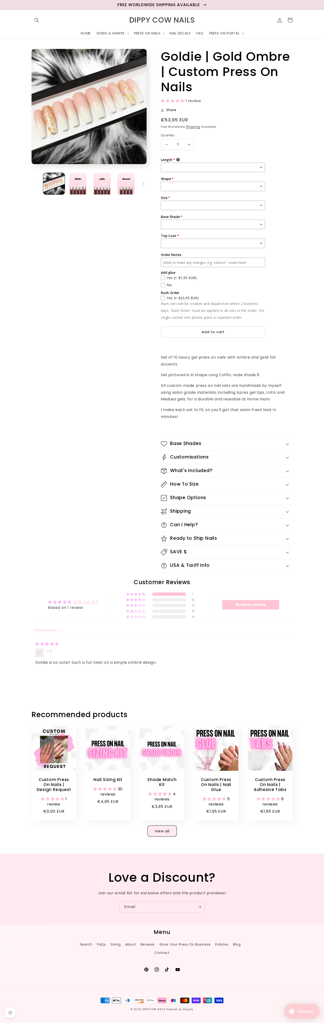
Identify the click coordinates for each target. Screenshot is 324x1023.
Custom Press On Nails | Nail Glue (216, 784)
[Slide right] (144, 183)
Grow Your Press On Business (185, 944)
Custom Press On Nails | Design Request (54, 784)
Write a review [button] (251, 604)
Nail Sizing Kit (107, 779)
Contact (161, 952)
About (130, 944)
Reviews (148, 944)
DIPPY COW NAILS (154, 1009)
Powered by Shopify (179, 1009)
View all (162, 831)
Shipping (193, 127)
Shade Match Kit (162, 782)
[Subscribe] (199, 907)
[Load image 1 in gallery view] (54, 183)
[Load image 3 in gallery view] (102, 183)
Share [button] (171, 110)
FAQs (101, 944)
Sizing (116, 944)
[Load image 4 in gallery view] (126, 183)
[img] (47, 644)
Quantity (167, 135)
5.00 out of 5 (86, 602)
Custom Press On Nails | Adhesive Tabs (270, 784)
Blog (237, 944)
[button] (37, 20)
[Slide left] (37, 183)
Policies (221, 944)
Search (86, 944)
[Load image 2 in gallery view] (78, 183)
